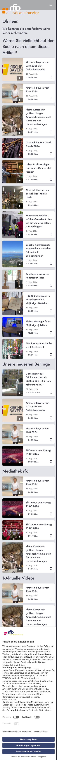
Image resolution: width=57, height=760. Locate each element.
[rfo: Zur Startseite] (20, 9)
